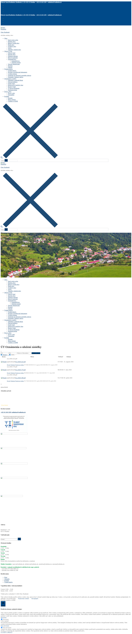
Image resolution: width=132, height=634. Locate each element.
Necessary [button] (4, 617)
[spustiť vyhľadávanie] (6, 160)
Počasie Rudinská (4, 405)
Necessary (6, 619)
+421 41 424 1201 (41, 2)
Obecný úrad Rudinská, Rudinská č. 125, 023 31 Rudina (18, 2)
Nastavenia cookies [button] (23, 598)
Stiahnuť (13, 365)
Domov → (5, 355)
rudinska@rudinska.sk (55, 2)
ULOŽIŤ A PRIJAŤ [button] (6, 632)
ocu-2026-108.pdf (20, 378)
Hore (5, 577)
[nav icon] (1, 232)
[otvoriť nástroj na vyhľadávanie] (29, 158)
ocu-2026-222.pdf (20, 362)
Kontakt (6, 580)
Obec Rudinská (5, 32)
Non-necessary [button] (5, 626)
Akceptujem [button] (34, 598)
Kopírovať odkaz (19, 365)
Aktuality (7, 579)
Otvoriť (9, 365)
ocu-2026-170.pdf (20, 370)
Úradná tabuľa (8, 582)
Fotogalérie (4, 233)
